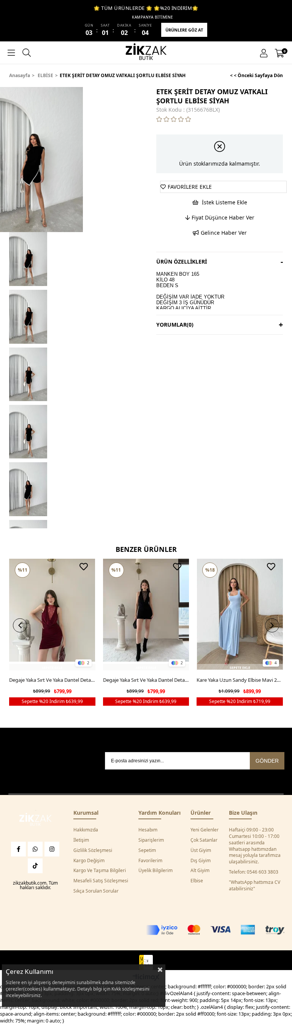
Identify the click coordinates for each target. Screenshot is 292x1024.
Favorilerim (150, 861)
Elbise (196, 881)
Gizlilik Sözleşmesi (92, 850)
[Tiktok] (35, 865)
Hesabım (147, 830)
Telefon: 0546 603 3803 (253, 872)
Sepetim (147, 850)
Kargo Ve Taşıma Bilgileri (99, 871)
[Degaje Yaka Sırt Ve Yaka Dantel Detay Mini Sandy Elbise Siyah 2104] (146, 615)
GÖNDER (267, 761)
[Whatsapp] (35, 849)
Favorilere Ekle (83, 567)
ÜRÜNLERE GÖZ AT (184, 30)
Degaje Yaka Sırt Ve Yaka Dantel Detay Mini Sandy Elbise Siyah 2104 (146, 679)
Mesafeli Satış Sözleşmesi (100, 881)
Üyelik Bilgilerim (155, 871)
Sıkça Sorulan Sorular (96, 891)
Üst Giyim (200, 850)
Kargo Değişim (89, 861)
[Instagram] (51, 849)
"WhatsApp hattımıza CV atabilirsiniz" (254, 885)
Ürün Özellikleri (181, 261)
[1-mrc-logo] (146, 962)
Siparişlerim (151, 840)
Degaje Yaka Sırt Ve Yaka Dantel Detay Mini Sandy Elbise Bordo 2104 (52, 679)
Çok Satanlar (203, 840)
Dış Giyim (200, 861)
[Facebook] (18, 849)
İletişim (81, 840)
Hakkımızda (85, 830)
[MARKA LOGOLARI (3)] (35, 820)
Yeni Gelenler (204, 830)
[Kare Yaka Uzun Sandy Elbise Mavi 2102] (240, 615)
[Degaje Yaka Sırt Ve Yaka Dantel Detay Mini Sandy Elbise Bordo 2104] (52, 615)
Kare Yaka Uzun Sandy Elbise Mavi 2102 (240, 679)
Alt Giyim (199, 871)
